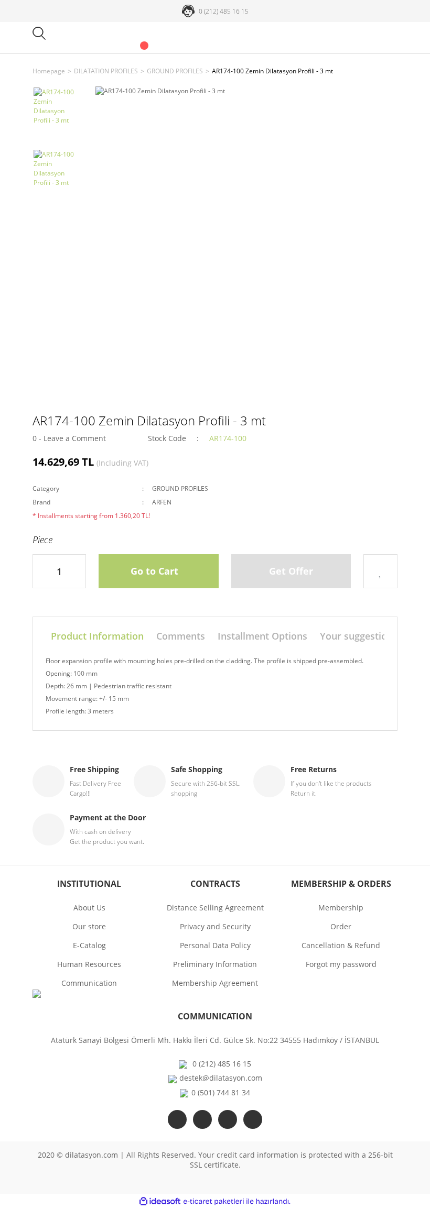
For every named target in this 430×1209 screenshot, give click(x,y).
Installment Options (262, 636)
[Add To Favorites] (380, 571)
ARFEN (161, 502)
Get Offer (291, 571)
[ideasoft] (160, 1201)
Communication (89, 983)
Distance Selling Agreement (215, 908)
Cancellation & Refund (341, 945)
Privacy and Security (215, 926)
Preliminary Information (215, 964)
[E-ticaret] (213, 1201)
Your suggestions (358, 636)
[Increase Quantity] (77, 571)
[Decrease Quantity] (41, 571)
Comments (180, 636)
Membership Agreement (215, 983)
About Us (89, 908)
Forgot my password (341, 964)
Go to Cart (154, 571)
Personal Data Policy (215, 945)
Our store (89, 926)
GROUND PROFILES (180, 488)
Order (340, 926)
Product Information (97, 636)
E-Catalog (89, 945)
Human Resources (89, 964)
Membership (340, 908)
